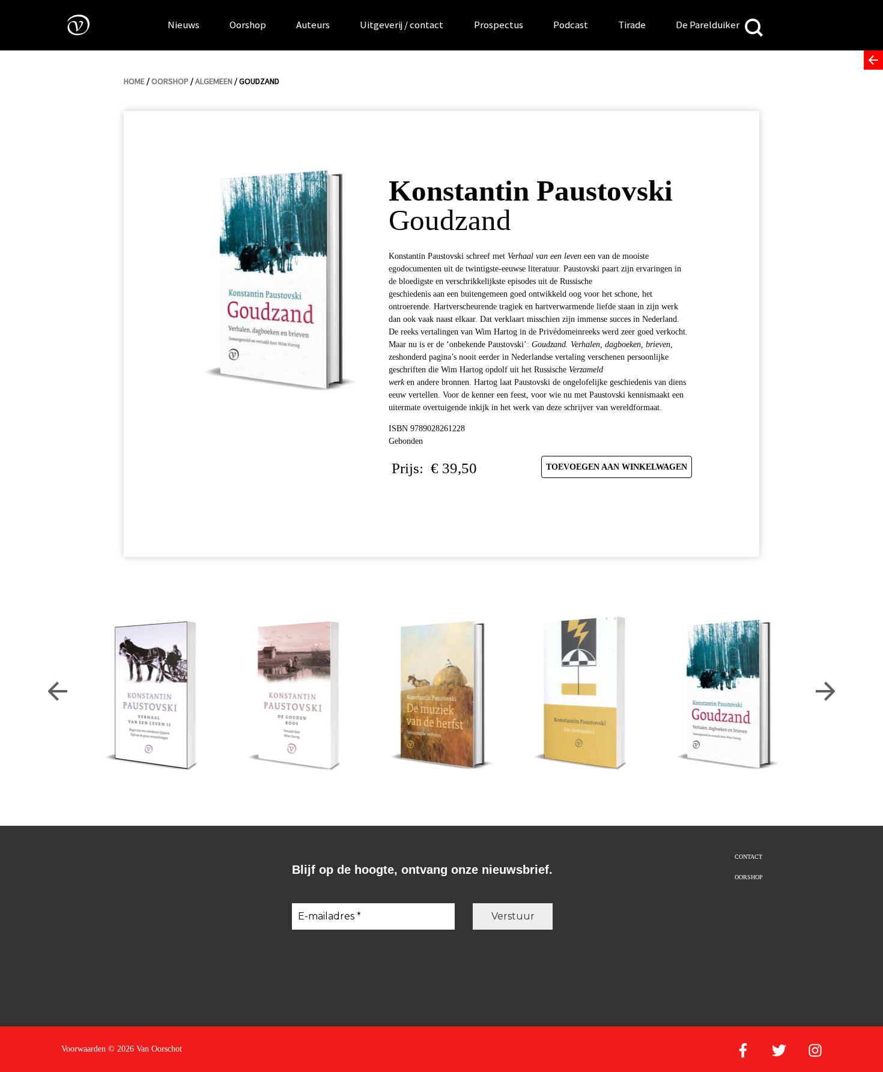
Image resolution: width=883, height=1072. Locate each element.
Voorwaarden (83, 1048)
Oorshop (247, 24)
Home (134, 81)
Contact (748, 856)
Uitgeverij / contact (401, 24)
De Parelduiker (707, 24)
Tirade (632, 24)
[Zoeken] (753, 29)
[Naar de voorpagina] (69, 24)
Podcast (570, 24)
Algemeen (213, 81)
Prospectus (498, 24)
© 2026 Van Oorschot (145, 1048)
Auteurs (313, 24)
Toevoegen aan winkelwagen (616, 466)
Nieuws (183, 24)
